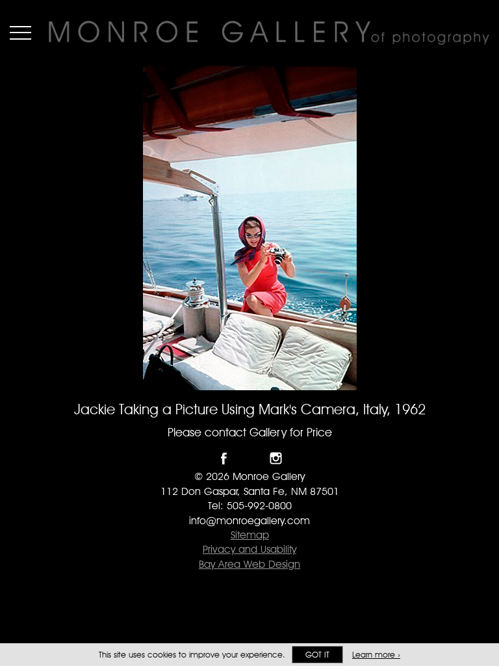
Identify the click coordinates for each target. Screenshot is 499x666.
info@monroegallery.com (249, 520)
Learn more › (376, 654)
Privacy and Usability (249, 549)
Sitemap (250, 535)
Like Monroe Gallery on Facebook (223, 458)
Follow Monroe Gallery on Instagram (275, 458)
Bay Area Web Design (249, 564)
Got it (317, 654)
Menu (20, 32)
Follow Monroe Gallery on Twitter (249, 458)
